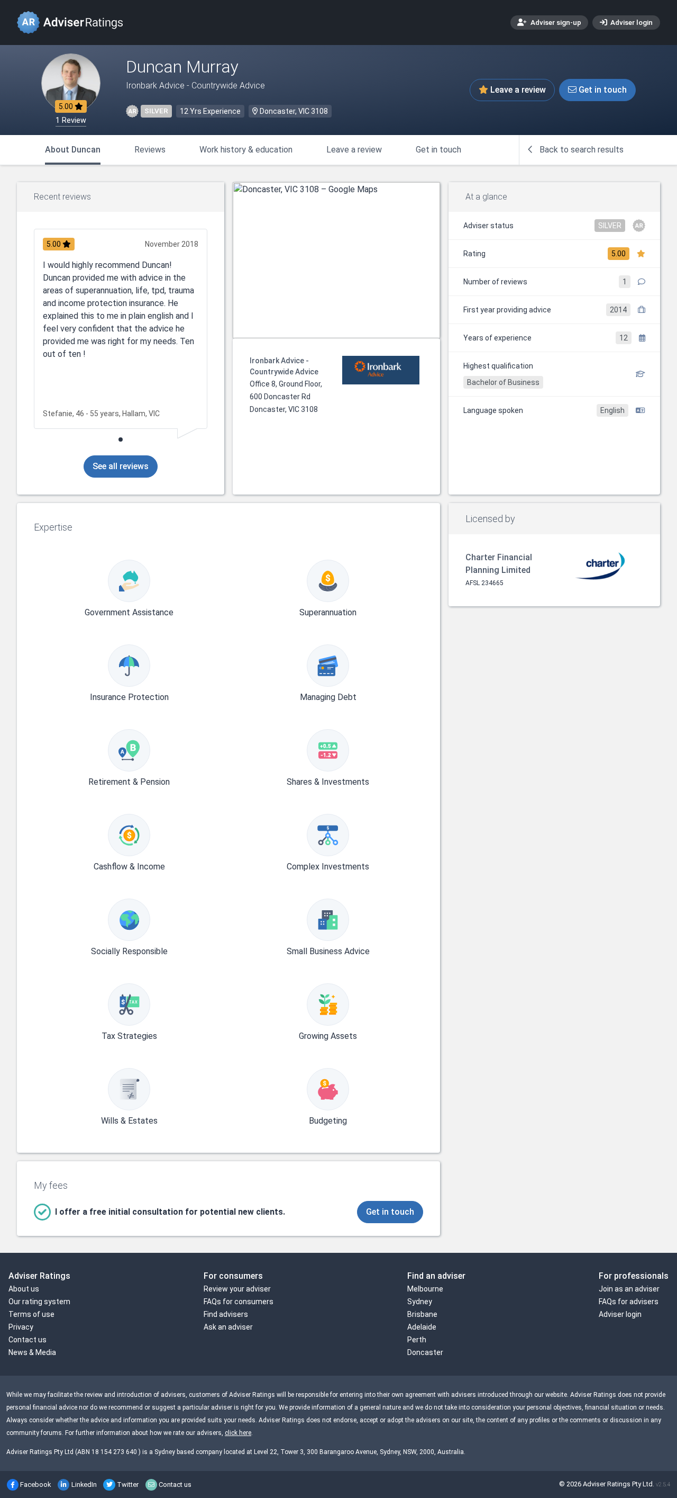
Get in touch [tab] (438, 150)
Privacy (20, 1327)
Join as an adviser (629, 1289)
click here (238, 1433)
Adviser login (631, 22)
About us (23, 1289)
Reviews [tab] (150, 150)
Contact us (27, 1339)
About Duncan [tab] (72, 150)
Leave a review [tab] (354, 150)
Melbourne (425, 1289)
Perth (416, 1339)
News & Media (32, 1352)
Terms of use (31, 1314)
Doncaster (425, 1352)
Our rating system (39, 1301)
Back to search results (580, 150)
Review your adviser (237, 1289)
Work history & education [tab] (245, 150)
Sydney (419, 1301)
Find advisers (226, 1314)
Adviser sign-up (555, 22)
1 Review (71, 120)
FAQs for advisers (628, 1301)
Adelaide (421, 1327)
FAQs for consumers (238, 1301)
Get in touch (602, 90)
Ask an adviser (228, 1327)
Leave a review (517, 90)
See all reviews (121, 466)
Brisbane (422, 1314)
